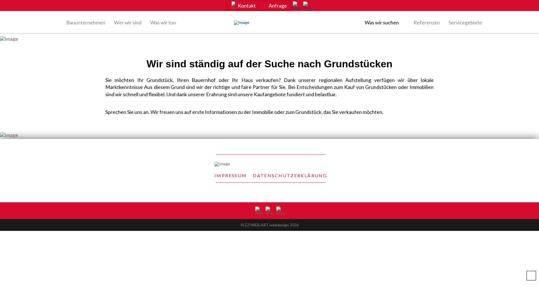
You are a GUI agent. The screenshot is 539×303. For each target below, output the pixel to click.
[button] (243, 5)
